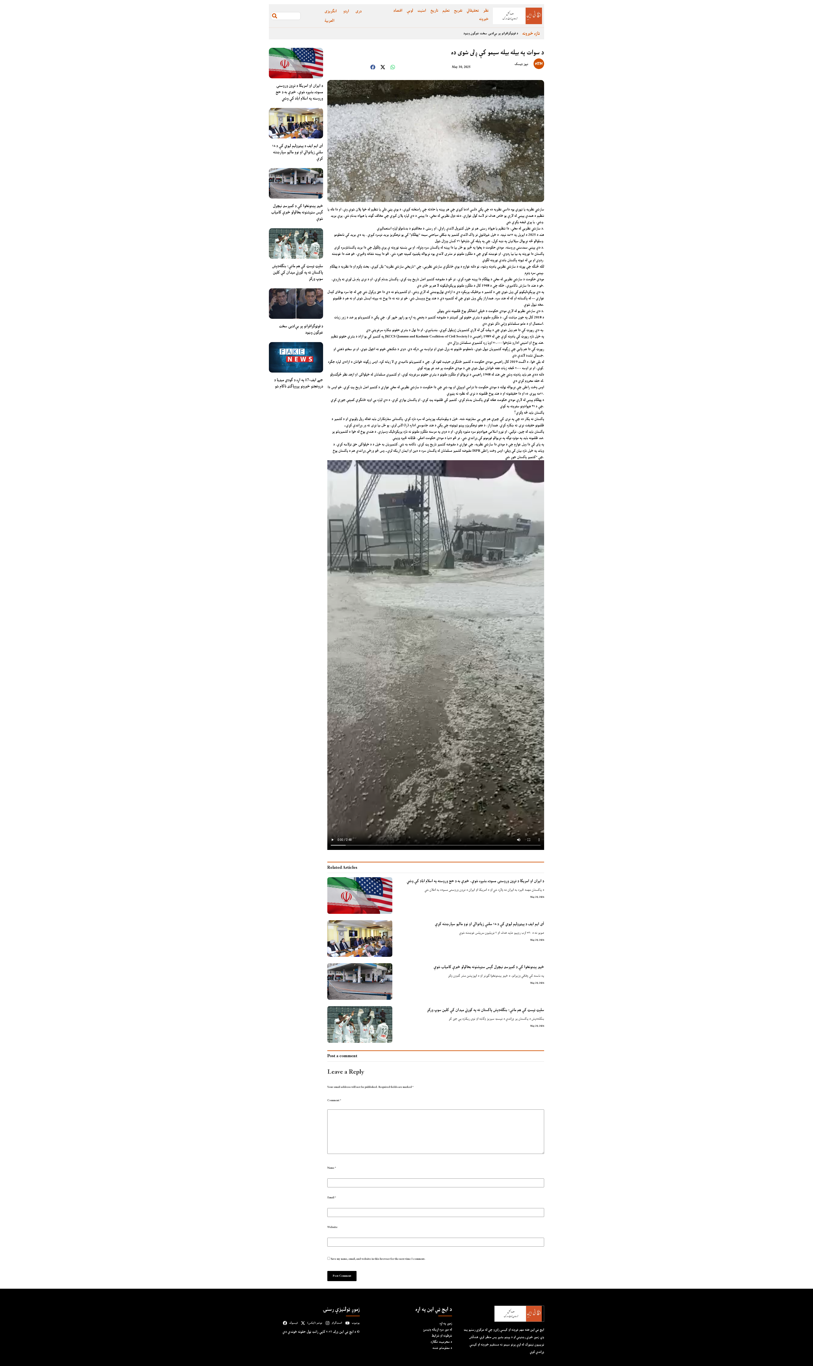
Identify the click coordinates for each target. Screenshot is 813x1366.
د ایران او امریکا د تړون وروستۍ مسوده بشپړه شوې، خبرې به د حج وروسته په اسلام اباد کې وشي (458, 33)
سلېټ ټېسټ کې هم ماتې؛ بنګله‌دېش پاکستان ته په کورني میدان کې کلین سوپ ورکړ (297, 272)
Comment (334, 1101)
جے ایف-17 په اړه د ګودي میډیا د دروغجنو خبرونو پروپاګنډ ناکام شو (298, 383)
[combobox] (286, 16)
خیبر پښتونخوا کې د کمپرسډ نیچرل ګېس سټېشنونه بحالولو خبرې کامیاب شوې (297, 212)
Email (331, 1197)
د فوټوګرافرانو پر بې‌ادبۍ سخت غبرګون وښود (301, 329)
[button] (373, 67)
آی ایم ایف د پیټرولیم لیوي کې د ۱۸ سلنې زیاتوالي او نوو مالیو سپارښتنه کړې (297, 152)
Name (331, 1168)
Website (332, 1227)
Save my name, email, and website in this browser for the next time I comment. (378, 1259)
